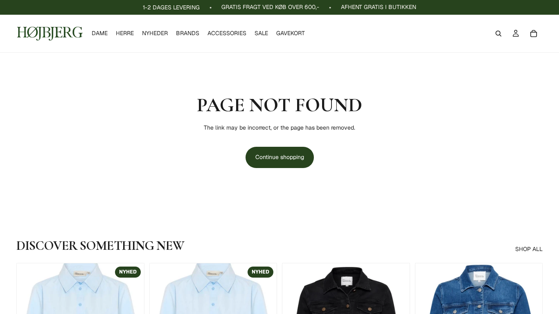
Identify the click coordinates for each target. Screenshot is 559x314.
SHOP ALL (529, 249)
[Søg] (498, 34)
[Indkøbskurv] (534, 34)
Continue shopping (279, 157)
